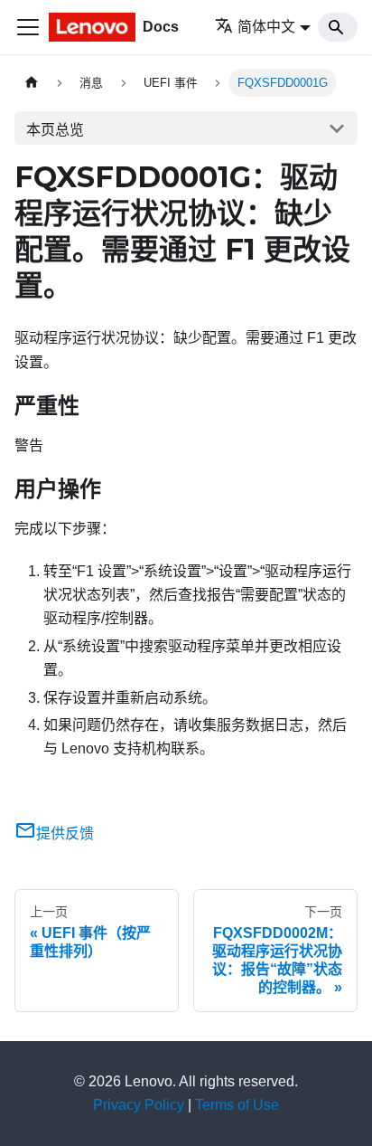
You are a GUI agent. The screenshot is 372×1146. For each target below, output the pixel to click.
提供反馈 (65, 833)
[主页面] (31, 83)
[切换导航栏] (28, 27)
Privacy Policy (138, 1105)
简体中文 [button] (266, 26)
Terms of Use (237, 1105)
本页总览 (55, 129)
